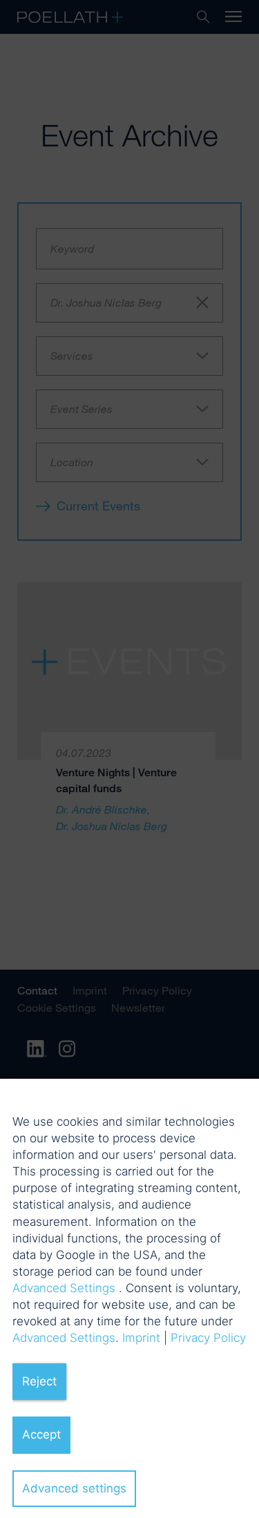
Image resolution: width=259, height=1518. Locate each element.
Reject (39, 1381)
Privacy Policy (208, 1338)
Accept (41, 1434)
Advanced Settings (63, 1288)
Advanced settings (74, 1488)
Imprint (141, 1338)
